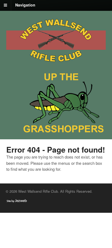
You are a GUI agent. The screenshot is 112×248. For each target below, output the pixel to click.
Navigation (25, 5)
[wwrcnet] (56, 63)
